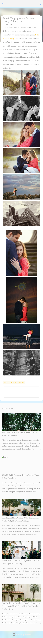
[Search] (39, 3)
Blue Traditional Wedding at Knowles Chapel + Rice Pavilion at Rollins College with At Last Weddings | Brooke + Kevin (21, 606)
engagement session (14, 382)
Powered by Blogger (23, 634)
